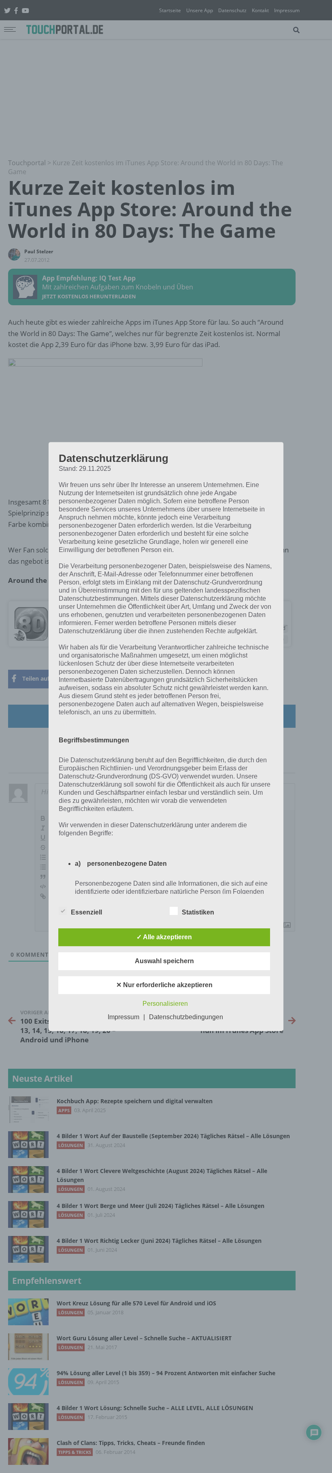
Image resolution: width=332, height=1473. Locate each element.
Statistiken (198, 912)
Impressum (123, 1017)
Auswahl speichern (164, 961)
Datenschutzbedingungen (186, 1017)
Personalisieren (165, 1003)
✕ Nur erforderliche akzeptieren (164, 984)
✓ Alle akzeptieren (164, 937)
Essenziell (86, 912)
